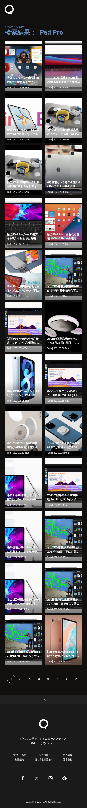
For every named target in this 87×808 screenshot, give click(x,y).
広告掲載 (43, 754)
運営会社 (67, 759)
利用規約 (19, 759)
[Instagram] (51, 778)
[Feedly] (64, 778)
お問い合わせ (19, 754)
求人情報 (67, 754)
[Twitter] (37, 778)
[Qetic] (9, 9)
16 (75, 679)
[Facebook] (23, 778)
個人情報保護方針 (44, 759)
